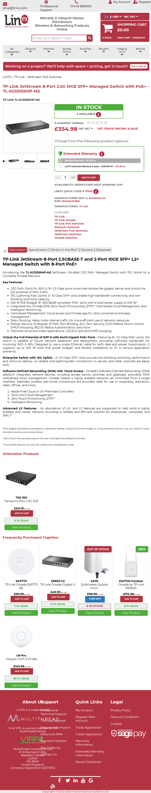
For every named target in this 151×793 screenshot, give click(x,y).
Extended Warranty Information (90, 753)
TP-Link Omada (65, 220)
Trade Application (88, 727)
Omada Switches (65, 237)
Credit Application (89, 734)
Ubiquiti (30, 48)
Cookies (116, 724)
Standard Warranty (80, 160)
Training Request (53, 720)
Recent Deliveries (88, 762)
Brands (140, 48)
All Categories (12, 50)
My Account (84, 710)
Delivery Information (56, 727)
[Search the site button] (90, 38)
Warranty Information (84, 742)
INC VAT (130, 16)
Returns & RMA (52, 734)
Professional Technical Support (54, 712)
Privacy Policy (120, 710)
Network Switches (66, 227)
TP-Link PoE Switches (69, 223)
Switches (85, 48)
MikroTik (48, 48)
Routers (104, 48)
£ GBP (114, 16)
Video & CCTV (122, 50)
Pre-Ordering (50, 748)
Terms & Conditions (124, 717)
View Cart (123, 37)
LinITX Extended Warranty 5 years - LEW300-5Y (95, 166)
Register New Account (85, 718)
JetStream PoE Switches (71, 230)
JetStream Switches (67, 234)
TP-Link (59, 216)
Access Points (67, 50)
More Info (95, 599)
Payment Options (53, 741)
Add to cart (22, 513)
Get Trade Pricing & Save (117, 128)
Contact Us (49, 754)
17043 (89, 191)
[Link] (59, 781)
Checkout (138, 37)
